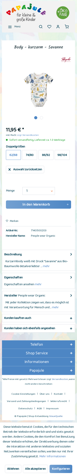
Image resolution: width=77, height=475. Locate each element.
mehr (46, 266)
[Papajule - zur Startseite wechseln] (38, 13)
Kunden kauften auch (17, 318)
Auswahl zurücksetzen (27, 169)
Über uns (45, 394)
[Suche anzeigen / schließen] (41, 27)
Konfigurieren (61, 468)
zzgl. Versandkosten (28, 135)
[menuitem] (13, 27)
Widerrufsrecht (58, 401)
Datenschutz (25, 408)
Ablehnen (13, 468)
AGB (39, 408)
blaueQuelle (56, 416)
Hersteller (10, 295)
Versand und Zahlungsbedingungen (26, 401)
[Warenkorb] (67, 27)
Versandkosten (60, 379)
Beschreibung (13, 254)
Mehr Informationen (52, 456)
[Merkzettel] (49, 27)
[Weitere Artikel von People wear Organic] (66, 59)
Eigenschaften (13, 277)
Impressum (52, 408)
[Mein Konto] (58, 27)
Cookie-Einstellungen (23, 394)
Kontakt (58, 394)
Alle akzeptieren (35, 468)
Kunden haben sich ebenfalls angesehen (29, 328)
